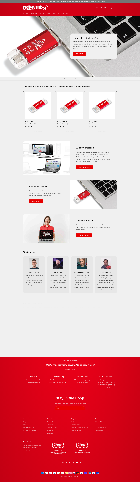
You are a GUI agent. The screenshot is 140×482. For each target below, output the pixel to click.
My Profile (50, 433)
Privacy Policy (99, 421)
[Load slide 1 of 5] (65, 78)
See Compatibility (84, 167)
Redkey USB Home (30, 121)
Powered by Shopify (75, 476)
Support (73, 419)
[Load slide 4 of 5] (72, 78)
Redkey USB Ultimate (95, 121)
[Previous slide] (61, 79)
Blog (24, 421)
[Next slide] (79, 79)
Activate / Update (52, 421)
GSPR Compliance (100, 427)
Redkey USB (67, 476)
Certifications (99, 430)
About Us (26, 419)
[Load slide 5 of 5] (75, 78)
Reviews (25, 424)
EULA (97, 424)
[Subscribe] (83, 408)
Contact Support (84, 235)
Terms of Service (100, 419)
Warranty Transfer (52, 427)
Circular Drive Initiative (29, 430)
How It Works (36, 201)
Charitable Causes (28, 427)
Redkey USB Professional (64, 121)
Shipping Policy (75, 424)
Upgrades (50, 424)
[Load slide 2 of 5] (67, 78)
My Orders (50, 430)
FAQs (72, 421)
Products (49, 419)
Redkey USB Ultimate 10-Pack (97, 343)
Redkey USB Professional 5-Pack (34, 343)
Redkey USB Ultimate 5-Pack (65, 343)
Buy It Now (79, 53)
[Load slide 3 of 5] (70, 78)
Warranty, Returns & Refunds (79, 427)
